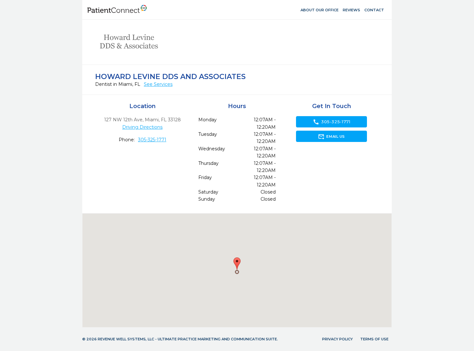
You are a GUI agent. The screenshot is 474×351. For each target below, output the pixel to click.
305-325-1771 (152, 140)
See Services (158, 84)
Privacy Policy (337, 339)
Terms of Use (374, 339)
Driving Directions (142, 127)
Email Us (331, 136)
